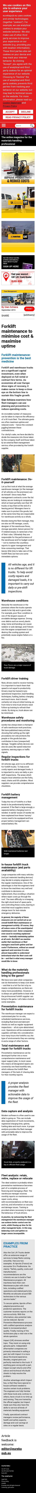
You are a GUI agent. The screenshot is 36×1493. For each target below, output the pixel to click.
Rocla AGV (4, 1473)
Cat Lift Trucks (5, 1469)
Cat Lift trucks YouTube (7, 1471)
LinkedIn (3, 1483)
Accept (10, 111)
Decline (26, 111)
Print (29, 309)
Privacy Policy (10, 106)
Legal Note (4, 1479)
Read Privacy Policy (18, 117)
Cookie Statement (12, 102)
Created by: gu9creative (7, 1487)
